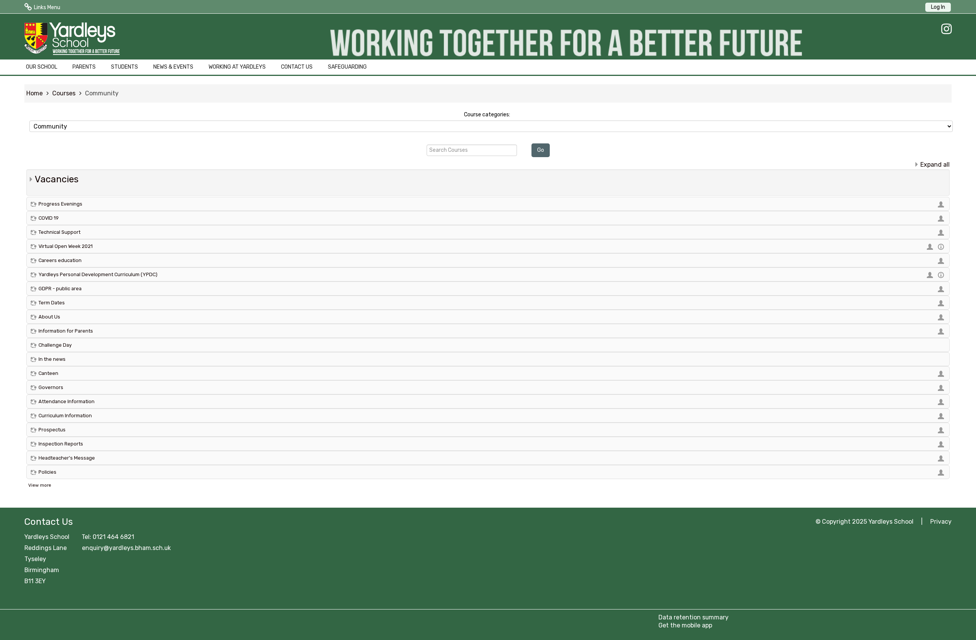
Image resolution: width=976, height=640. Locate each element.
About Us (49, 317)
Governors (51, 387)
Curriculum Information (65, 415)
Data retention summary (693, 617)
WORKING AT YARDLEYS (237, 67)
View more (39, 485)
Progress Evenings (60, 204)
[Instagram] (944, 29)
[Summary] (942, 246)
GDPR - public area (60, 288)
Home (34, 93)
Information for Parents (66, 331)
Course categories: (487, 114)
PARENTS (84, 67)
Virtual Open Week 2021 (66, 246)
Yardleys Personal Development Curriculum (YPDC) (98, 274)
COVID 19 (49, 218)
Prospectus (52, 430)
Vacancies (57, 179)
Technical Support (59, 232)
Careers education (60, 260)
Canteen (48, 373)
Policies (47, 472)
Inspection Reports (61, 444)
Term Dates (52, 303)
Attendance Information (67, 401)
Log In (938, 7)
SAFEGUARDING (347, 67)
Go (540, 150)
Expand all (935, 164)
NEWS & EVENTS (173, 67)
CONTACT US (297, 67)
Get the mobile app (685, 625)
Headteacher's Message (67, 458)
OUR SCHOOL (41, 67)
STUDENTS (124, 67)
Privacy (941, 521)
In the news (52, 359)
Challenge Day (55, 345)
